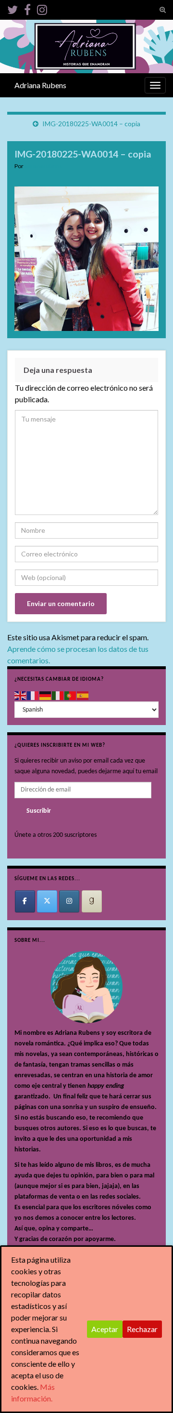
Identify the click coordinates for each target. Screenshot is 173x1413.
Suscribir (38, 811)
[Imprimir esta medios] (150, 167)
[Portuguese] (70, 695)
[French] (33, 695)
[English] (20, 695)
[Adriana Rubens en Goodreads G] (92, 901)
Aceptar (104, 1329)
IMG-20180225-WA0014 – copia (91, 123)
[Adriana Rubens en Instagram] (69, 901)
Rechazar (142, 1329)
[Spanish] (83, 695)
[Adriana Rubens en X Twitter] (47, 901)
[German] (45, 695)
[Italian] (58, 695)
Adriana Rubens (40, 85)
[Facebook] (27, 8)
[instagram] (42, 8)
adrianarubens (43, 166)
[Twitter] (12, 8)
